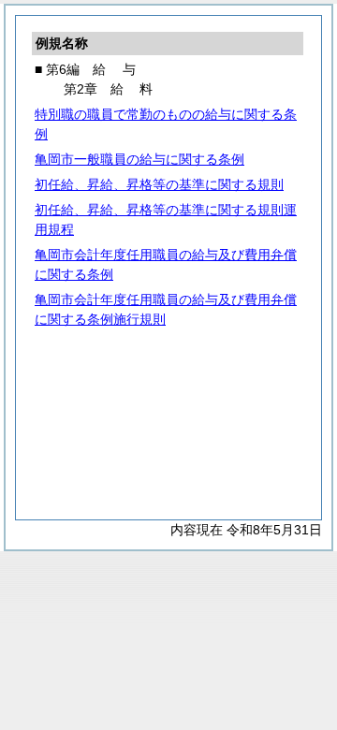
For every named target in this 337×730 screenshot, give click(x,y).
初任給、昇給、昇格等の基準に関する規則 (159, 184)
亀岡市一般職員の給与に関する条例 (139, 159)
